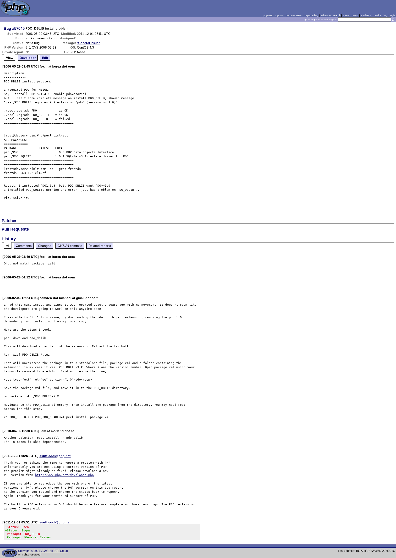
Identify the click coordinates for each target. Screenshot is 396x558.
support (279, 15)
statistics (366, 15)
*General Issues (88, 43)
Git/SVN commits (70, 246)
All (7, 246)
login (392, 15)
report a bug (311, 15)
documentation (294, 15)
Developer (28, 58)
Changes (44, 246)
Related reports (99, 246)
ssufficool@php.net (55, 456)
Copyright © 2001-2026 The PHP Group (43, 551)
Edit (45, 58)
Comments (24, 246)
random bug (380, 15)
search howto (350, 15)
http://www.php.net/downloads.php (64, 475)
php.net (268, 15)
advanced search (331, 15)
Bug (7, 28)
